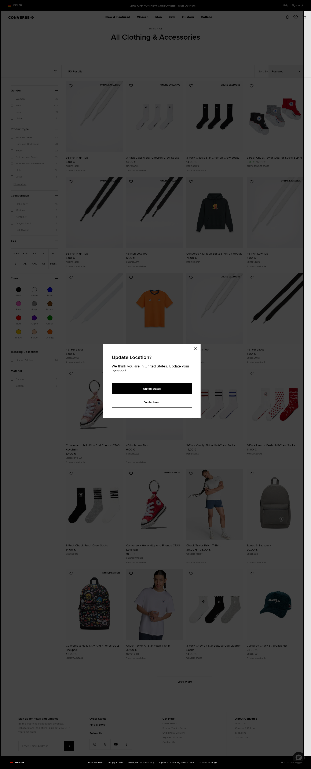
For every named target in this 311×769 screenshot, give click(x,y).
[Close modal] (197, 348)
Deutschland (152, 402)
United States (152, 389)
